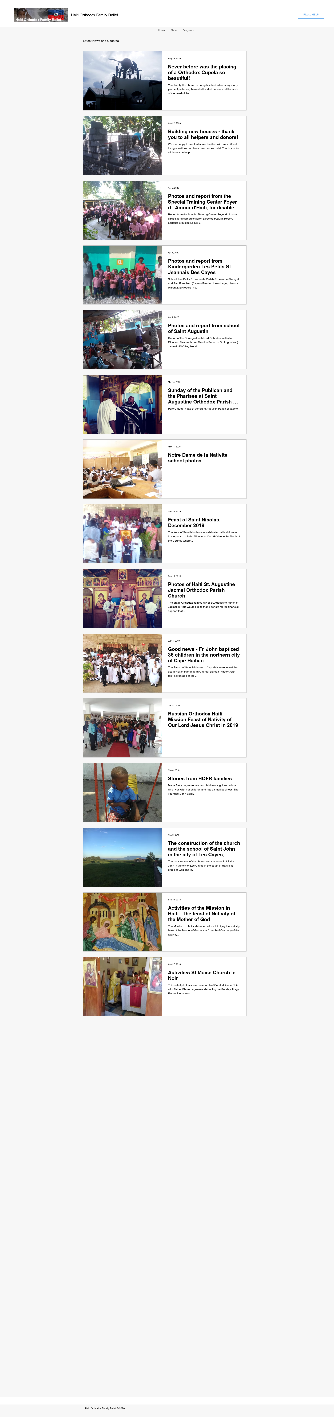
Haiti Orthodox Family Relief (94, 15)
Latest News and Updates (101, 41)
